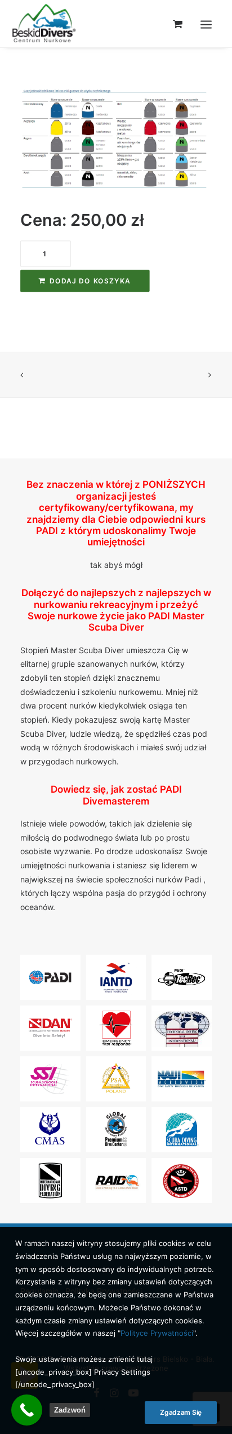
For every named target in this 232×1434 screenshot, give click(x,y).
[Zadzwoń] (26, 1410)
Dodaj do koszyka (90, 281)
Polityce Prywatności (157, 1332)
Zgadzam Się (181, 1412)
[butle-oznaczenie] (116, 139)
